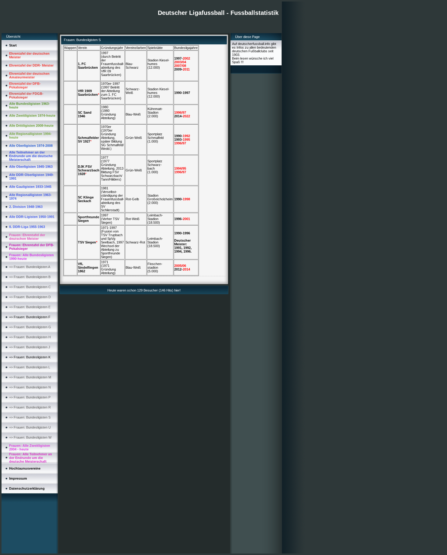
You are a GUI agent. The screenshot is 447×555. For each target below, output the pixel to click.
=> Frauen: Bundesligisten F (29, 317)
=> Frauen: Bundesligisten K (29, 357)
